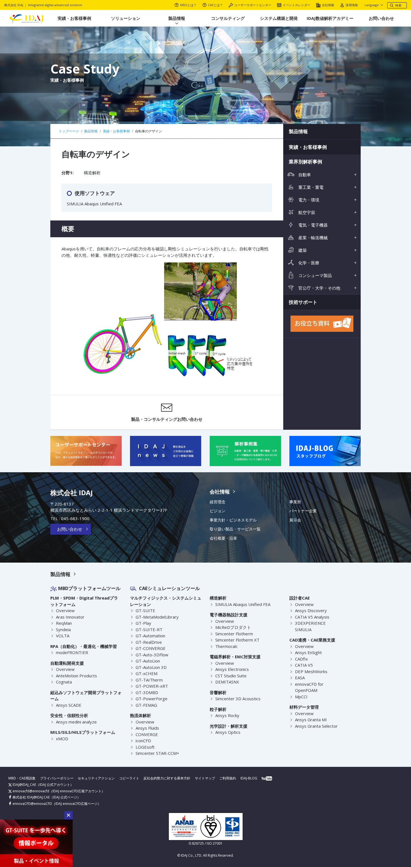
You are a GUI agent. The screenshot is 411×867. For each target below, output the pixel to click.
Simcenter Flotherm (234, 633)
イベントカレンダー (296, 5)
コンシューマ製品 (314, 275)
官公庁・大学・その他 (318, 288)
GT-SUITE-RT (149, 629)
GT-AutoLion (148, 661)
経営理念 (217, 501)
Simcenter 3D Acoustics (238, 698)
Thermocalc (226, 646)
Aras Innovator (70, 617)
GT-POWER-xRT (152, 686)
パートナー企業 (303, 510)
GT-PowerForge (151, 698)
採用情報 (352, 5)
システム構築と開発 (279, 18)
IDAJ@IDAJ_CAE (24, 784)
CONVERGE (147, 734)
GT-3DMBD (147, 692)
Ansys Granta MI (311, 719)
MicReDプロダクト (233, 627)
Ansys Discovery (311, 610)
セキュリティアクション (96, 778)
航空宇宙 (306, 212)
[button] (68, 815)
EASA (300, 677)
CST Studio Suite (231, 675)
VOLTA (62, 635)
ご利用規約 (227, 778)
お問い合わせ (381, 18)
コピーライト (129, 778)
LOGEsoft (145, 747)
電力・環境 (308, 200)
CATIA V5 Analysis (312, 617)
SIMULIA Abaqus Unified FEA (242, 604)
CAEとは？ (215, 5)
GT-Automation (150, 635)
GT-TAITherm (149, 680)
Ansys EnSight (308, 652)
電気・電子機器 (312, 225)
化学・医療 (308, 262)
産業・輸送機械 (312, 237)
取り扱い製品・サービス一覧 (235, 529)
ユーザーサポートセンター (252, 5)
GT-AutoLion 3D (151, 667)
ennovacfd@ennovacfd (30, 791)
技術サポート (303, 302)
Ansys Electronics (232, 669)
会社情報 (328, 5)
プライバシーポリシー (57, 778)
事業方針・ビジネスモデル (233, 520)
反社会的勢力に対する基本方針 (166, 778)
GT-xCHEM (146, 673)
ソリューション (125, 18)
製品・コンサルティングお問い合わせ (166, 419)
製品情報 (176, 18)
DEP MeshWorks (311, 671)
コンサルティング (228, 18)
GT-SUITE (145, 610)
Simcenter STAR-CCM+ (157, 753)
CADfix (301, 659)
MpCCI (301, 696)
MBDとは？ (188, 5)
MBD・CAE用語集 (22, 778)
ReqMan (64, 623)
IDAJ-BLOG (248, 778)
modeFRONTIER (72, 652)
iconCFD (143, 740)
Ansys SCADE (68, 705)
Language (372, 5)
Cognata (64, 682)
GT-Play (143, 623)
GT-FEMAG (146, 705)
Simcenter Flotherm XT (237, 640)
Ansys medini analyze (76, 722)
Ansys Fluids (147, 728)
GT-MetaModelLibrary (157, 617)
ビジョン (217, 510)
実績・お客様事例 (74, 18)
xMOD (62, 738)
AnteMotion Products (76, 675)
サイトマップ (205, 778)
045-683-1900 (75, 518)
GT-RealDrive (149, 642)
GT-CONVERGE (151, 648)
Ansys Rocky (227, 715)
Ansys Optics (227, 732)
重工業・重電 (310, 187)
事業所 (295, 501)
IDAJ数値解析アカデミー (330, 18)
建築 (302, 250)
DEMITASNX (227, 682)
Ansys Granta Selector (316, 726)
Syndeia (63, 629)
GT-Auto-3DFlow (152, 654)
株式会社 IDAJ (71, 492)
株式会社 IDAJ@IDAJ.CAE (31, 797)
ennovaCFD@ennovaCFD (32, 803)
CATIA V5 (304, 665)
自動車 (304, 174)
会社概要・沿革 (223, 538)
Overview (65, 610)
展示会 (295, 520)
